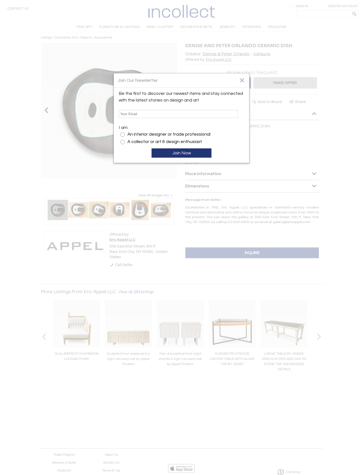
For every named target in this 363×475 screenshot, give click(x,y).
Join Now (181, 153)
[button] (242, 80)
